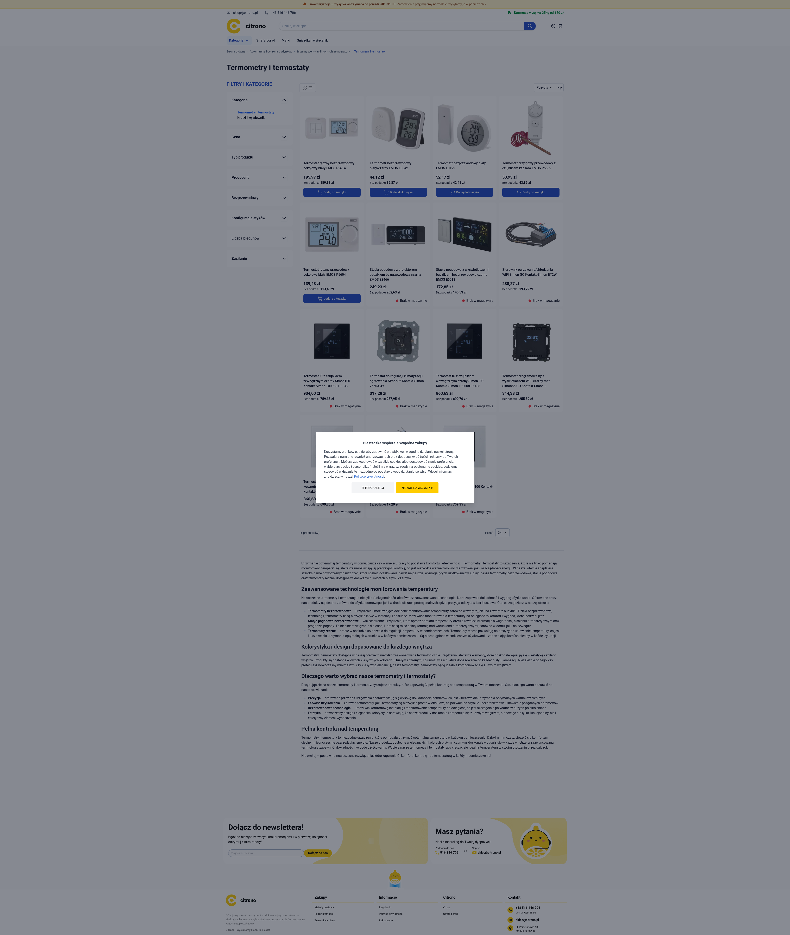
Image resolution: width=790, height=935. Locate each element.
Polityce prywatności (369, 476)
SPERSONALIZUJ (373, 487)
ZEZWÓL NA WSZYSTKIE (417, 487)
